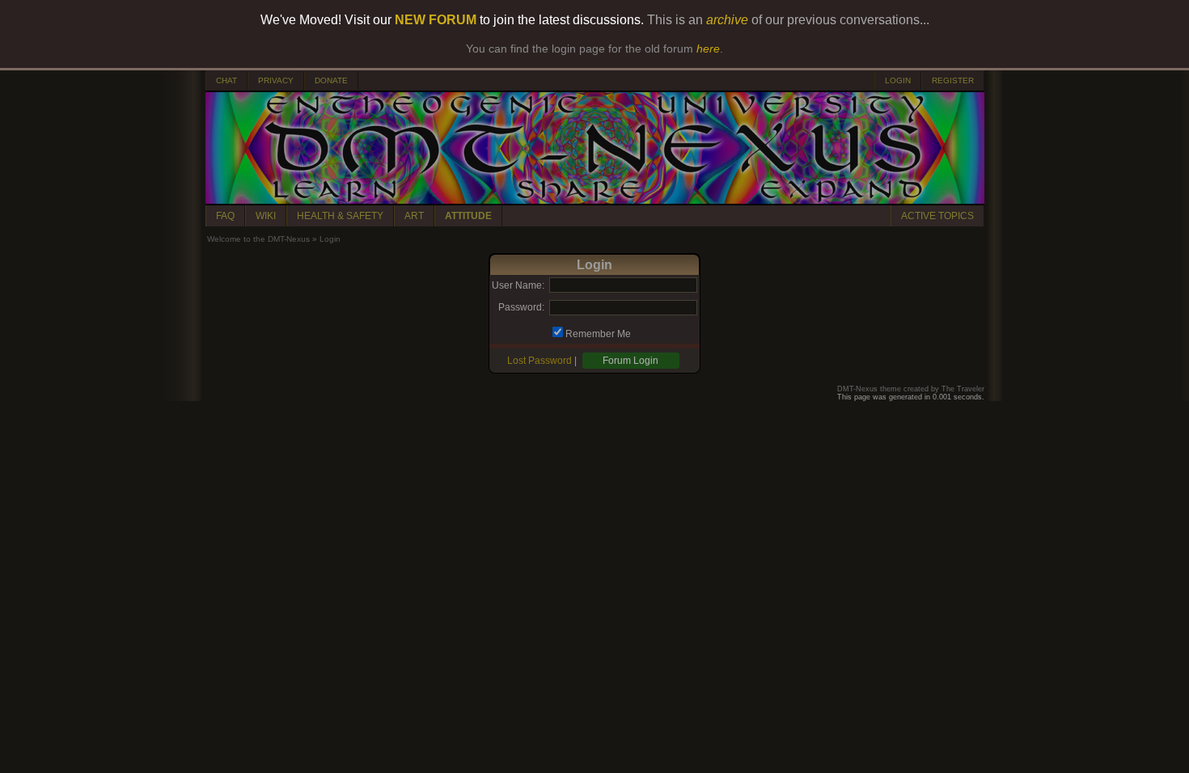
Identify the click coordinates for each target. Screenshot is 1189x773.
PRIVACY (276, 80)
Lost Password (539, 360)
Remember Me (598, 334)
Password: (521, 307)
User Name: (518, 285)
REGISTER (953, 80)
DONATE (331, 80)
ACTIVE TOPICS (937, 216)
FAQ (225, 216)
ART (414, 216)
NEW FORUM (435, 20)
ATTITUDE (468, 216)
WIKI (266, 216)
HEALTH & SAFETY (340, 216)
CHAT (226, 80)
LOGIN (898, 80)
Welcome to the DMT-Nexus (258, 238)
